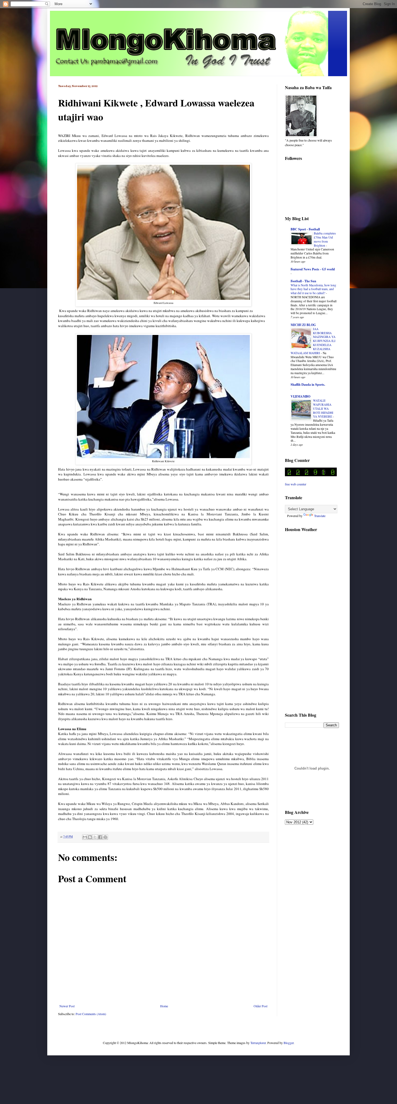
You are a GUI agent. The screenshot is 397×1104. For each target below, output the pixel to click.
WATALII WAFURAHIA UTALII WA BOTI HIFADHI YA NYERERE (323, 408)
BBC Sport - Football (305, 229)
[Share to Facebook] (100, 837)
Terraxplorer (258, 1043)
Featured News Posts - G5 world (313, 269)
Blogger (289, 1043)
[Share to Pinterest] (105, 837)
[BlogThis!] (90, 837)
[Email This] (85, 837)
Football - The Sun (303, 281)
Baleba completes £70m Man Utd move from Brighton (325, 239)
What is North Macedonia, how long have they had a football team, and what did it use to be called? (313, 289)
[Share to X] (95, 837)
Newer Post (67, 1006)
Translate (319, 516)
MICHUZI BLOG (303, 325)
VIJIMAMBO (300, 396)
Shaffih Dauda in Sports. (308, 384)
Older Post (260, 1006)
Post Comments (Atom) (91, 1014)
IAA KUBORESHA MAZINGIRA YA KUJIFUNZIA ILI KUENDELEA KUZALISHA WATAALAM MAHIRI (313, 341)
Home (164, 1006)
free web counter (295, 484)
